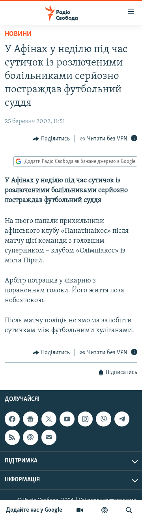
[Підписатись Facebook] (12, 419)
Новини (18, 34)
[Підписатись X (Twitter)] (48, 419)
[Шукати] (129, 510)
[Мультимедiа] (80, 510)
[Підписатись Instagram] (85, 419)
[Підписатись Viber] (103, 419)
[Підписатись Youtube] (67, 419)
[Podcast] (30, 437)
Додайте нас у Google (34, 510)
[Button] (51, 139)
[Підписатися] (48, 437)
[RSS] (12, 437)
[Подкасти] (104, 510)
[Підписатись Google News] (30, 419)
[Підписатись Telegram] (121, 419)
